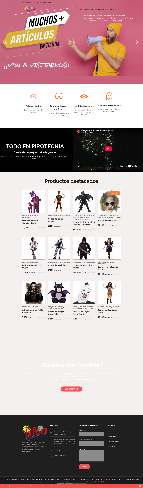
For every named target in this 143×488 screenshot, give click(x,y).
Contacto (111, 446)
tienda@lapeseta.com (46, 2)
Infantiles (26, 217)
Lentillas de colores (84, 106)
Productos (112, 437)
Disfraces (25, 216)
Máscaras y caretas (113, 217)
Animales (76, 216)
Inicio (110, 432)
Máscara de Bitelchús (108, 220)
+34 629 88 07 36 (30, 2)
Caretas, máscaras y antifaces (108, 216)
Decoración (26, 307)
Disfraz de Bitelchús (57, 265)
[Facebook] (119, 2)
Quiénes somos (113, 442)
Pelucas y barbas (34, 106)
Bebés (49, 307)
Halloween (34, 216)
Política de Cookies (102, 482)
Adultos (51, 216)
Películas (84, 219)
